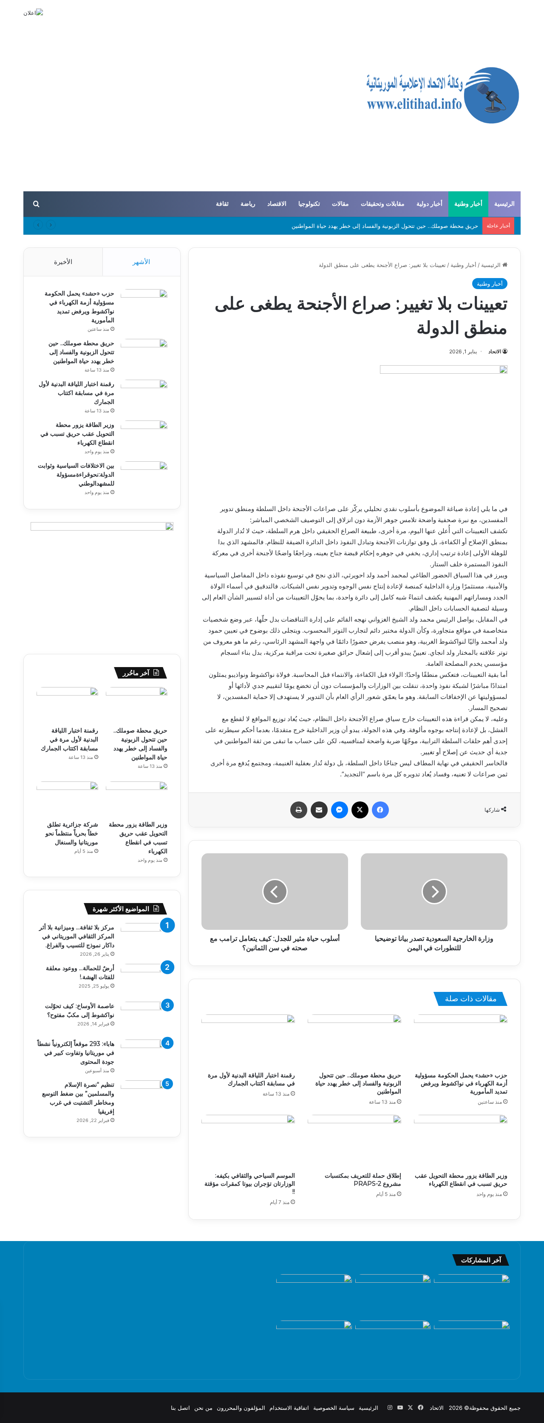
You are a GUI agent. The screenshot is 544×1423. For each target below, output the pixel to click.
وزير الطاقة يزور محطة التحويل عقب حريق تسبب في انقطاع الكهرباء (461, 1179)
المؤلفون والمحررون (241, 1407)
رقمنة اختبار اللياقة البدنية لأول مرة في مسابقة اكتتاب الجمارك (251, 1079)
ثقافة (222, 204)
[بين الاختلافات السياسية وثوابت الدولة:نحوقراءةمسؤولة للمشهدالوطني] (144, 477)
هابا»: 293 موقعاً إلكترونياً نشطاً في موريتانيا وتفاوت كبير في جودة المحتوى (75, 1052)
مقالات (340, 204)
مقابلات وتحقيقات (383, 204)
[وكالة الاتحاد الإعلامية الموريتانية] (442, 95)
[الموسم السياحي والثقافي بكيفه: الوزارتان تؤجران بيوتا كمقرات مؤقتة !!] (248, 1141)
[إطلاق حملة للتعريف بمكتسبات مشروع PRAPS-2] (354, 1141)
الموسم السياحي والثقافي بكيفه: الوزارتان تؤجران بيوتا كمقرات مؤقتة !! (249, 1184)
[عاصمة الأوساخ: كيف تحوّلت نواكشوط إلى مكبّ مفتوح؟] (144, 1018)
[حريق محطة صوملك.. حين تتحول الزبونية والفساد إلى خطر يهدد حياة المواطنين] (354, 1040)
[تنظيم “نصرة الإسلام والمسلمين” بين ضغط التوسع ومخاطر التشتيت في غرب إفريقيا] (144, 1096)
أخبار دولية (429, 204)
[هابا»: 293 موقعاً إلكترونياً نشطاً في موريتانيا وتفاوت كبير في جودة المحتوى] (144, 1055)
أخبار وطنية (468, 204)
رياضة (248, 204)
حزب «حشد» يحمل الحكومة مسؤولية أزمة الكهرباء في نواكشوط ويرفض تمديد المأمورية (461, 1083)
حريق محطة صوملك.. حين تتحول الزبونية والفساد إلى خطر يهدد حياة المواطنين (385, 225)
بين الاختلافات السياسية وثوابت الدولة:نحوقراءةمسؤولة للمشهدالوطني (76, 474)
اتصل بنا (180, 1407)
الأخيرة (63, 262)
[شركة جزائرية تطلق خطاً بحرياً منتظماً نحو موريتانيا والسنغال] (67, 798)
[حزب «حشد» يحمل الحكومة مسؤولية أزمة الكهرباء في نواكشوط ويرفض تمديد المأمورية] (460, 1040)
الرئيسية (504, 204)
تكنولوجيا (309, 204)
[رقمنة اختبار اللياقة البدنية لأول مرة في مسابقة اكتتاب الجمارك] (248, 1040)
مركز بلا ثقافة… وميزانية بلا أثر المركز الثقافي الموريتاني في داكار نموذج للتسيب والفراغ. (76, 936)
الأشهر (141, 262)
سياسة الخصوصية (333, 1407)
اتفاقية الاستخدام (289, 1407)
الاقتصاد (276, 204)
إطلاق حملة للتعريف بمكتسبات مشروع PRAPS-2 (363, 1179)
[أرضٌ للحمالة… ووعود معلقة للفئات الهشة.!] (144, 980)
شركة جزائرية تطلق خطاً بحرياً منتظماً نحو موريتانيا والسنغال (71, 833)
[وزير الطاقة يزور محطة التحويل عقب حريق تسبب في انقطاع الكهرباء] (460, 1141)
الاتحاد (494, 351)
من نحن (203, 1407)
